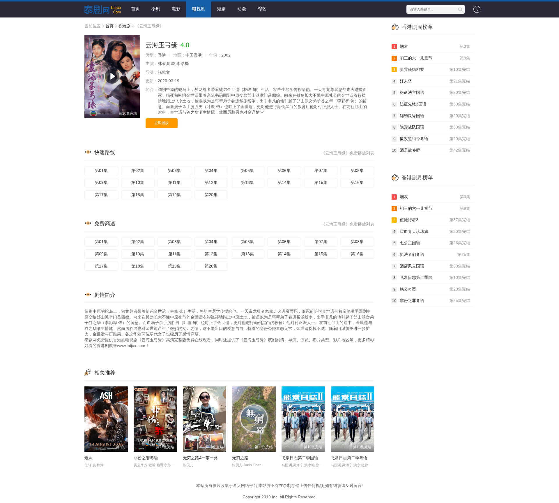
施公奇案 (431, 289)
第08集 (357, 170)
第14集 (284, 182)
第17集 (101, 194)
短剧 (221, 8)
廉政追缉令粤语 (431, 138)
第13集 (247, 182)
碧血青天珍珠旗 (431, 231)
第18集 (137, 194)
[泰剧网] (100, 8)
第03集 (174, 170)
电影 (176, 8)
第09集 (101, 182)
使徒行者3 (431, 219)
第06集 (284, 170)
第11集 (174, 182)
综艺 (262, 8)
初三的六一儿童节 (431, 58)
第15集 (320, 182)
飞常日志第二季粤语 (349, 457)
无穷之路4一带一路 (200, 457)
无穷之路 (240, 457)
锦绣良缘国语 (431, 115)
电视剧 (198, 8)
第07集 (320, 170)
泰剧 (155, 8)
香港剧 (124, 26)
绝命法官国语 (431, 92)
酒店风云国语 (431, 266)
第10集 (137, 182)
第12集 (211, 182)
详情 (256, 112)
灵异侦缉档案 (431, 69)
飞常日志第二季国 (431, 277)
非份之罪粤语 (146, 457)
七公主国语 (431, 242)
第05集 (247, 170)
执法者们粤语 (431, 254)
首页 (135, 8)
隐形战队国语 (431, 127)
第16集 (357, 182)
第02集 (137, 170)
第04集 (211, 170)
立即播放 (162, 123)
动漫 (241, 8)
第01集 (101, 170)
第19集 (174, 194)
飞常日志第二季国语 (300, 457)
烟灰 (88, 457)
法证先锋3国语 (431, 104)
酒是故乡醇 (431, 150)
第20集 (211, 194)
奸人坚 (431, 81)
